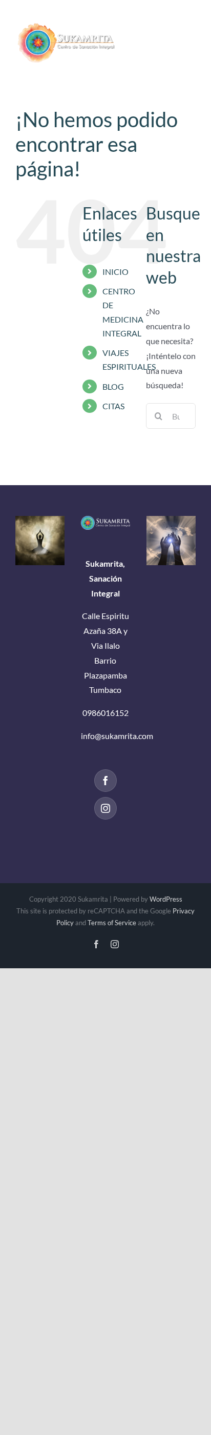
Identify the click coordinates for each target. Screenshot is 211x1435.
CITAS (113, 406)
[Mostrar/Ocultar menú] (188, 36)
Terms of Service (112, 923)
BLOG (113, 386)
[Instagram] (105, 808)
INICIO (115, 271)
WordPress (166, 899)
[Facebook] (105, 780)
